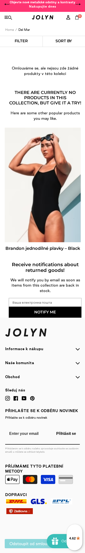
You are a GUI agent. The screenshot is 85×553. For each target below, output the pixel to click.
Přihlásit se (66, 434)
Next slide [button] (78, 4)
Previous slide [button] (7, 4)
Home (9, 29)
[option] (42, 4)
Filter (21, 41)
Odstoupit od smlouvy (30, 543)
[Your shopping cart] (78, 22)
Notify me (45, 312)
